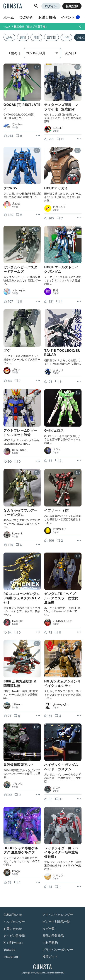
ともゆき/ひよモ (62, 621)
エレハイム (18, 290)
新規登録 (72, 6)
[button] (36, 6)
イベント (69, 17)
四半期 (51, 37)
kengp (16, 871)
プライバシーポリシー (57, 949)
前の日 (15, 53)
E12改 (56, 787)
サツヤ (57, 449)
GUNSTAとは (12, 914)
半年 (66, 37)
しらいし (17, 783)
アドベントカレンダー (57, 914)
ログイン (51, 6)
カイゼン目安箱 (14, 935)
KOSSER (58, 127)
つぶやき (26, 17)
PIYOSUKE (59, 529)
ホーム (8, 17)
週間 (23, 37)
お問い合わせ (12, 928)
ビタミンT (59, 206)
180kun (16, 704)
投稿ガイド (50, 956)
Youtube (9, 949)
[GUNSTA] (12, 6)
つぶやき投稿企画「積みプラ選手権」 (25, 26)
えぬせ (16, 203)
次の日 (69, 53)
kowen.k (17, 533)
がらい (16, 369)
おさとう (58, 370)
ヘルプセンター (14, 921)
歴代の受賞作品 (53, 935)
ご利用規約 (50, 942)
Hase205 (17, 621)
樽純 (55, 290)
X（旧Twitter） (13, 942)
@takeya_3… (61, 704)
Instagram (10, 956)
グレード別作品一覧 (56, 921)
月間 (36, 37)
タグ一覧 (48, 928)
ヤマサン (58, 875)
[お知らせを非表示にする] (80, 26)
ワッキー (17, 124)
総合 (9, 37)
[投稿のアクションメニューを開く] (38, 135)
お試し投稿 (47, 17)
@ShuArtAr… (19, 450)
